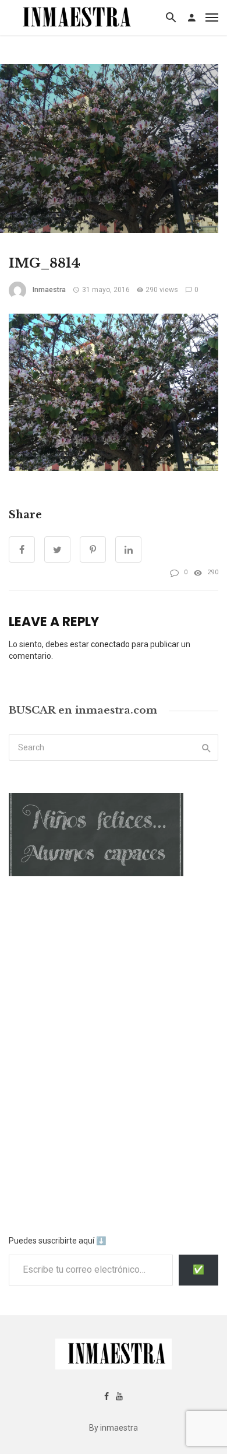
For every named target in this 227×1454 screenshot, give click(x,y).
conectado (110, 644)
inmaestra (49, 290)
